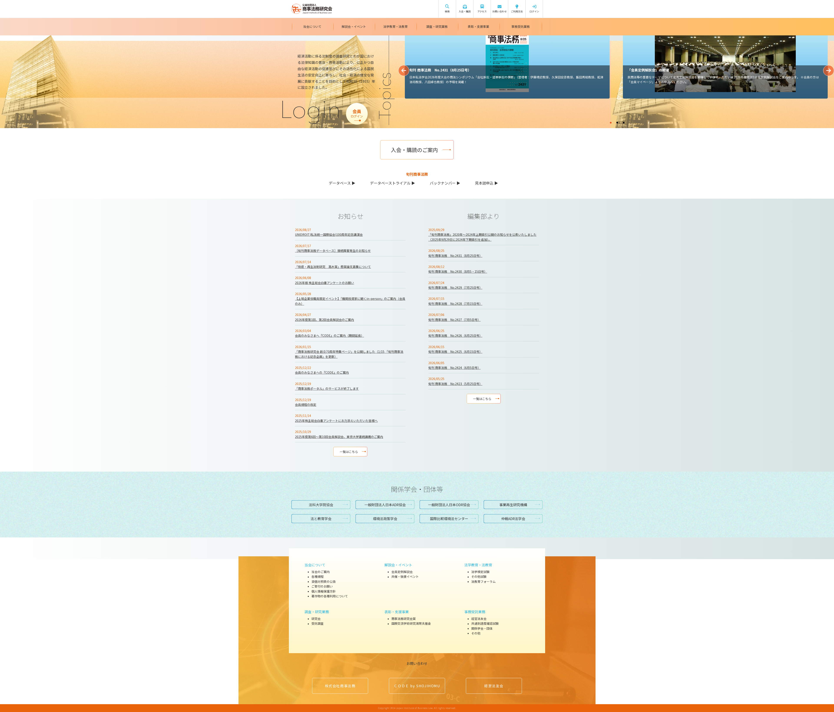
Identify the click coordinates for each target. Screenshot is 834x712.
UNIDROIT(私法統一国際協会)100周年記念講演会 (329, 234)
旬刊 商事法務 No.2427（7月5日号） (454, 319)
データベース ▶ (342, 183)
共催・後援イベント (405, 577)
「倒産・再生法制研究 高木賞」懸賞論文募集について (333, 266)
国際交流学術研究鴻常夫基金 (411, 623)
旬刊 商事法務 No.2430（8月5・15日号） (457, 271)
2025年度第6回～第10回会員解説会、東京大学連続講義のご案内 (339, 436)
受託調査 (317, 623)
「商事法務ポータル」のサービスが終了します (327, 388)
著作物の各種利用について (329, 596)
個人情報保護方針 (323, 591)
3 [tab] (637, 121)
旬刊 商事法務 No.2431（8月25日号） (455, 255)
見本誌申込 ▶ (486, 183)
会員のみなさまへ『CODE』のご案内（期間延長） (329, 335)
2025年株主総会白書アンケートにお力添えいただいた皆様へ (336, 420)
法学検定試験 (480, 572)
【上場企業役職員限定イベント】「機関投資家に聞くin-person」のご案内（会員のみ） (350, 301)
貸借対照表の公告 (323, 581)
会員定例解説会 (402, 572)
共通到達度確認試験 (485, 623)
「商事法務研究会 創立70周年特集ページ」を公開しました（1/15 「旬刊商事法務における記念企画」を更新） (349, 353)
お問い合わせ (417, 663)
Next (828, 70)
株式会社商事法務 (340, 685)
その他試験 (478, 577)
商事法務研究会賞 (403, 618)
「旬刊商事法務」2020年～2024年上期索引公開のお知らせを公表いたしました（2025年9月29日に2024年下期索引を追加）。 (482, 236)
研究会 (316, 618)
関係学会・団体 (482, 628)
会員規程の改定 (305, 404)
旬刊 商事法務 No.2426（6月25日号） (455, 335)
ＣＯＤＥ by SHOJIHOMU (417, 685)
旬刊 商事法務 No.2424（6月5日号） (454, 367)
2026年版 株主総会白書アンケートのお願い (324, 283)
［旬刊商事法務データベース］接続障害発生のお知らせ (333, 250)
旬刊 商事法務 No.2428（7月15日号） (455, 303)
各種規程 (317, 577)
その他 (475, 633)
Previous (403, 70)
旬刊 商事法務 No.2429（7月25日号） (455, 287)
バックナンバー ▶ (445, 183)
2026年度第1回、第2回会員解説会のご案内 (324, 319)
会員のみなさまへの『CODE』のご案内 (322, 372)
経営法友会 (478, 618)
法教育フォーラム (483, 581)
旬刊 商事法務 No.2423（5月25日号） (455, 384)
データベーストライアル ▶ (392, 183)
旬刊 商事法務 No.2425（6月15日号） (455, 351)
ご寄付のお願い (322, 586)
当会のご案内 (320, 572)
